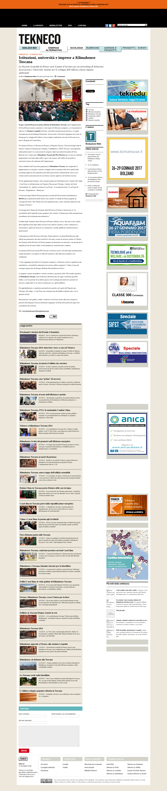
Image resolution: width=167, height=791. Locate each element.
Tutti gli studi (120, 610)
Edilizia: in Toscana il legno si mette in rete (38, 613)
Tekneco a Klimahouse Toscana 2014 (36, 426)
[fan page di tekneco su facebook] (106, 27)
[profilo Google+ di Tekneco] (113, 27)
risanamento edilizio (94, 116)
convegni (91, 110)
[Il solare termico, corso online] (127, 101)
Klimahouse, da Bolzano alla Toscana (36, 660)
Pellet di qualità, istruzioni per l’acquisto (129, 630)
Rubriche (92, 48)
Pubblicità (27, 30)
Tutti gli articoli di (92, 195)
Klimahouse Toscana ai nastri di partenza (38, 457)
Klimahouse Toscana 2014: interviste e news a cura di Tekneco (47, 348)
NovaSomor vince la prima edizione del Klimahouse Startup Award (94, 157)
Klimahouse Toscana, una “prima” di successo (40, 379)
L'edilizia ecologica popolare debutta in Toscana (41, 691)
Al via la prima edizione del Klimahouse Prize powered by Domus (95, 179)
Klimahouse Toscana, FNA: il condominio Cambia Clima (45, 410)
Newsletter (55, 25)
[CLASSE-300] (127, 305)
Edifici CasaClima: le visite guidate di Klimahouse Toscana (45, 582)
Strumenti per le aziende (93, 764)
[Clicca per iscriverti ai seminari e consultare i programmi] (127, 362)
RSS (70, 25)
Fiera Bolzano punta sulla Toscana (35, 535)
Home (24, 25)
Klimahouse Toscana (94, 114)
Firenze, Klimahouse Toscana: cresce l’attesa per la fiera (44, 597)
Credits (65, 767)
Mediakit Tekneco (91, 770)
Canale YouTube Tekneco (136, 770)
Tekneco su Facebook (135, 764)
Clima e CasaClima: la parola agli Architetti (39, 519)
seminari (90, 118)
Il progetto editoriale (48, 767)
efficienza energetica (94, 112)
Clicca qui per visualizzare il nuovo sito (83, 6)
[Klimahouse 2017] (127, 179)
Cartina (82, 25)
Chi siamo (44, 764)
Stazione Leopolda (94, 120)
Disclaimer (44, 770)
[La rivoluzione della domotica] (127, 129)
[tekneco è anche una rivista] (127, 516)
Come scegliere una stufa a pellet (126, 590)
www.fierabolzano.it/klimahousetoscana (35, 311)
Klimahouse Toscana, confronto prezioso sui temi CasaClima (46, 550)
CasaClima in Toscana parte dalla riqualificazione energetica (46, 504)
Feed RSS (110, 764)
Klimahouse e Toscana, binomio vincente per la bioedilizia (45, 566)
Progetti (129, 48)
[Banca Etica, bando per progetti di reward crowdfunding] (127, 265)
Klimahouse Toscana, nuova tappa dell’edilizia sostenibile (45, 472)
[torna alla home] (34, 39)
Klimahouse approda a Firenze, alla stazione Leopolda (44, 644)
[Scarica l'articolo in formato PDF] (53, 317)
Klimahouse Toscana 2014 (31, 628)
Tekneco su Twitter (133, 767)
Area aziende (89, 767)
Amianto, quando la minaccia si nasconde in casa (131, 620)
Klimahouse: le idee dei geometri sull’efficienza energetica (45, 441)
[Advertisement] (127, 385)
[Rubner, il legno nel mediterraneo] (127, 207)
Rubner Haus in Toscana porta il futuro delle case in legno (45, 488)
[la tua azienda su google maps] (127, 579)
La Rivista (38, 25)
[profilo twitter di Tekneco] (110, 27)
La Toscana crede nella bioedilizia (35, 675)
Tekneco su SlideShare (114, 773)
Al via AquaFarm (93, 165)
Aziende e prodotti (110, 49)
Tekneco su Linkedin (113, 770)
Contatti (65, 764)
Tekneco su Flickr (112, 767)
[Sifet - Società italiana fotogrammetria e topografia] (127, 334)
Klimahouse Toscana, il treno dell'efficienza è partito (43, 394)
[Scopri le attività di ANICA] (127, 454)
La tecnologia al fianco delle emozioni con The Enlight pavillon (95, 171)
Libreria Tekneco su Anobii (136, 773)
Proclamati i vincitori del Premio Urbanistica (39, 332)
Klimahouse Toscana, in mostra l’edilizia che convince (43, 363)
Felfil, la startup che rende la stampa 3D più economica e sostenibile (95, 187)
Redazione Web (30, 76)
